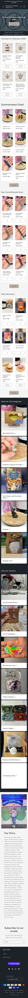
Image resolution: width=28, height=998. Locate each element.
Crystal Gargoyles (20, 149)
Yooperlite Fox (6, 126)
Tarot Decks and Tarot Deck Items (12, 497)
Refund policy (12, 992)
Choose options (7, 66)
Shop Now (14, 24)
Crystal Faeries (6, 149)
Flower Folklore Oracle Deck (6, 346)
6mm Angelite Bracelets (19, 214)
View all (14, 185)
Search (5, 954)
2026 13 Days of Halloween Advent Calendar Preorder (20, 85)
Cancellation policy (15, 994)
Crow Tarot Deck (20, 345)
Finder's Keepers (8, 697)
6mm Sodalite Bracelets (19, 243)
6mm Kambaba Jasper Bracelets (7, 272)
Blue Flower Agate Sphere (20, 174)
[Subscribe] (23, 942)
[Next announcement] (25, 2)
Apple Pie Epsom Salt (7, 316)
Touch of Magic (8, 728)
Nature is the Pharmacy (11, 760)
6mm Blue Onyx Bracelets (6, 243)
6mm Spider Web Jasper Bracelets (7, 214)
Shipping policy (20, 992)
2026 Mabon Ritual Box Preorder (7, 85)
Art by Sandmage (9, 634)
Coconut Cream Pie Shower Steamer (7, 376)
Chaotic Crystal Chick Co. (13, 990)
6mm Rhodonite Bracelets (20, 272)
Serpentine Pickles (20, 126)
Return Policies (7, 957)
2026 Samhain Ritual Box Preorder (19, 57)
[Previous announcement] (3, 2)
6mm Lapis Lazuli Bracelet (7, 174)
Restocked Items (8, 433)
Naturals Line (7, 561)
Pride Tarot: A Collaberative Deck (19, 317)
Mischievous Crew (9, 665)
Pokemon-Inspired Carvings (12, 465)
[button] (3, 6)
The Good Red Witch (10, 602)
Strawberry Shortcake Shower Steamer (20, 376)
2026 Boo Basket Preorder (7, 56)
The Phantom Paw (9, 776)
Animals (5, 529)
